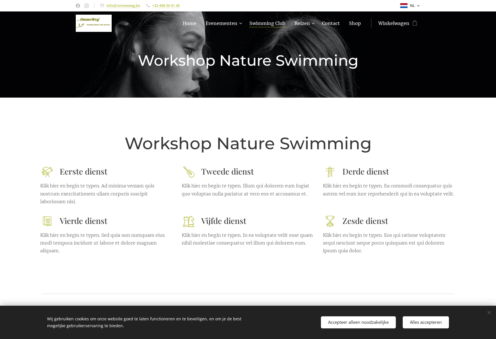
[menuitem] (191, 23)
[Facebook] (78, 6)
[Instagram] (86, 6)
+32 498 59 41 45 (166, 5)
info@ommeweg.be (123, 5)
